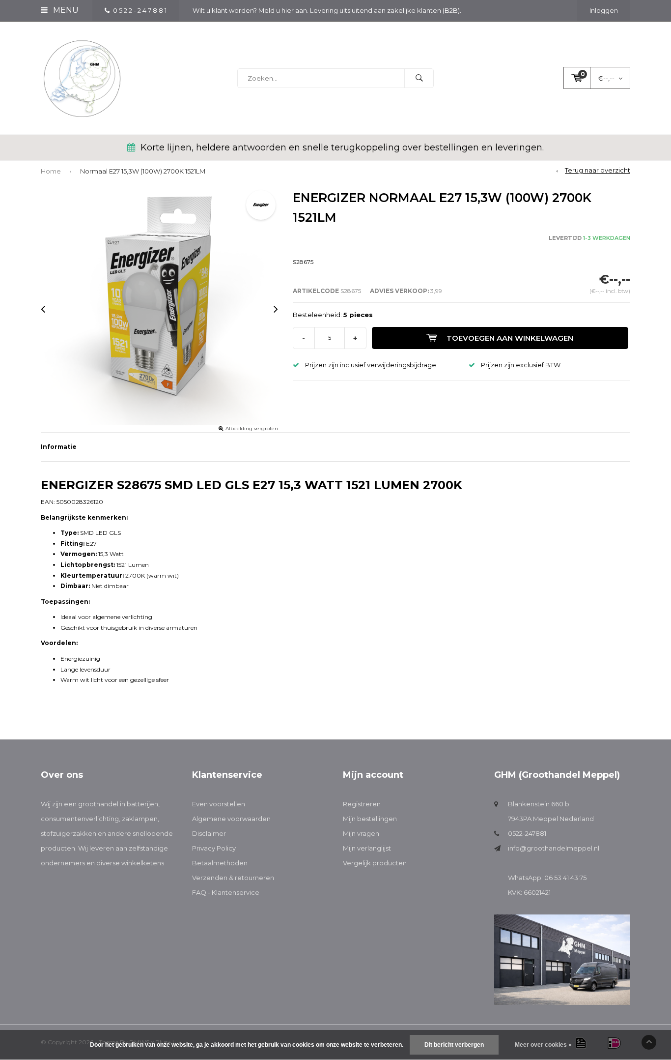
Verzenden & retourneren (233, 878)
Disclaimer (209, 833)
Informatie (59, 446)
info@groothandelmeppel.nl (553, 848)
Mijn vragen (361, 833)
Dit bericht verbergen (454, 1044)
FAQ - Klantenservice (225, 892)
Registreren (362, 804)
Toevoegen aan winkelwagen (510, 338)
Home (51, 171)
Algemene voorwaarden (231, 819)
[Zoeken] (419, 78)
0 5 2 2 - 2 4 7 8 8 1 (140, 10)
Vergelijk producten (375, 863)
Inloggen (603, 10)
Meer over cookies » (543, 1044)
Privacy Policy (214, 848)
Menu (65, 10)
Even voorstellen (218, 804)
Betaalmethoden (220, 863)
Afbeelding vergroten (251, 428)
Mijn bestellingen (370, 819)
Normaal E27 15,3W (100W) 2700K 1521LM (142, 171)
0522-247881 (527, 833)
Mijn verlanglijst (367, 848)
